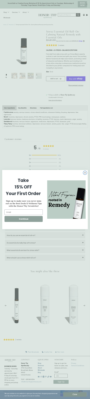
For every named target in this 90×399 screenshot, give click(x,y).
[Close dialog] (85, 173)
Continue (23, 219)
